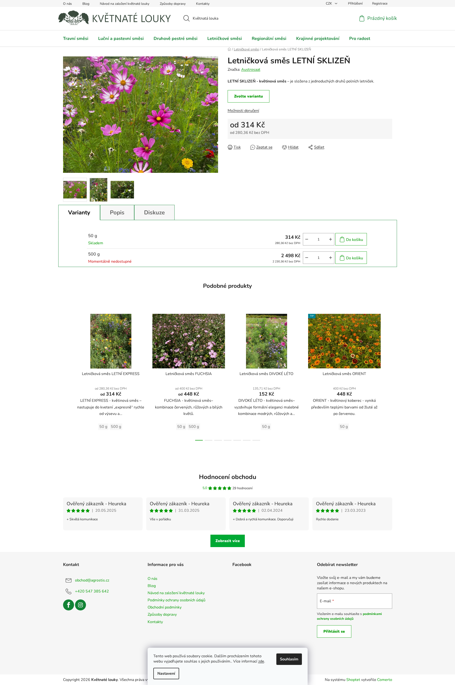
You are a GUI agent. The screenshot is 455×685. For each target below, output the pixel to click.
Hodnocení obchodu (227, 477)
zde (261, 661)
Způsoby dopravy (173, 3)
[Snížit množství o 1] (306, 239)
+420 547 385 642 (92, 591)
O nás (67, 3)
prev (67, 376)
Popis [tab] (117, 212)
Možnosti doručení (243, 110)
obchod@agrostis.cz (92, 580)
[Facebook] (68, 604)
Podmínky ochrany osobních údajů (176, 600)
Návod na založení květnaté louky (124, 3)
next (388, 376)
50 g (103, 426)
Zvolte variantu (248, 96)
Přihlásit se (334, 631)
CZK (329, 3)
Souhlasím (289, 659)
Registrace (379, 3)
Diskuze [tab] (154, 212)
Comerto (384, 679)
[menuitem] (75, 38)
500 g (116, 426)
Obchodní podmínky (165, 607)
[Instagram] (80, 604)
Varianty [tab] (79, 212)
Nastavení (166, 673)
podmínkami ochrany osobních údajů (349, 616)
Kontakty (202, 3)
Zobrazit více (227, 541)
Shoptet (353, 679)
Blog (85, 3)
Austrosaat (250, 69)
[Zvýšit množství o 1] (330, 239)
